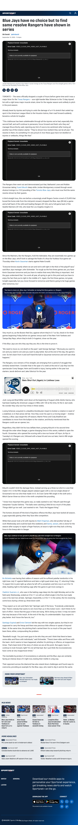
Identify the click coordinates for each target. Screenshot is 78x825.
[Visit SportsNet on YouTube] (67, 802)
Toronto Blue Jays (43, 190)
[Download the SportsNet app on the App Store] (38, 802)
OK (39, 77)
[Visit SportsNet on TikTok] (67, 806)
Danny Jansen (52, 523)
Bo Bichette (7, 578)
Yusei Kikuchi (22, 187)
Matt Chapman (43, 521)
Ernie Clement (25, 622)
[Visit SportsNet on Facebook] (72, 802)
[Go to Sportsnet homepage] (9, 14)
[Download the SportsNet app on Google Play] (52, 802)
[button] (70, 13)
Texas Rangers (24, 99)
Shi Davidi (6, 34)
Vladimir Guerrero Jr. (10, 592)
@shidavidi (15, 34)
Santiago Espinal (9, 622)
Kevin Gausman (21, 261)
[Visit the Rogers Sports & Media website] (11, 820)
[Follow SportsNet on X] (62, 802)
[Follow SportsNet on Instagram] (62, 806)
